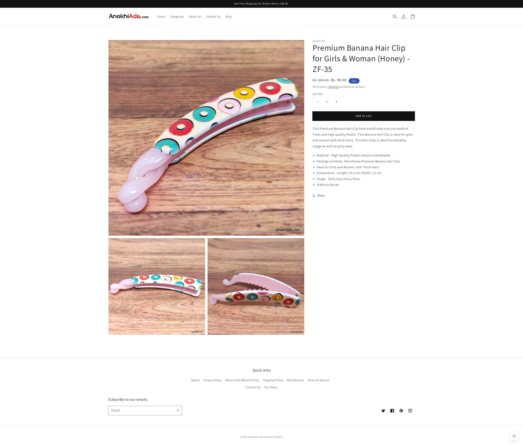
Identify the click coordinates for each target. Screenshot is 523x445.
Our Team (270, 387)
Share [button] (321, 195)
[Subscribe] (177, 410)
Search (195, 380)
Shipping (333, 86)
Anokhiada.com (255, 437)
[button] (394, 16)
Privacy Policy (212, 380)
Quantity (318, 94)
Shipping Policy (273, 380)
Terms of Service (318, 380)
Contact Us (253, 387)
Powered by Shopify (273, 437)
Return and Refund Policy (242, 380)
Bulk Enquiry (295, 380)
